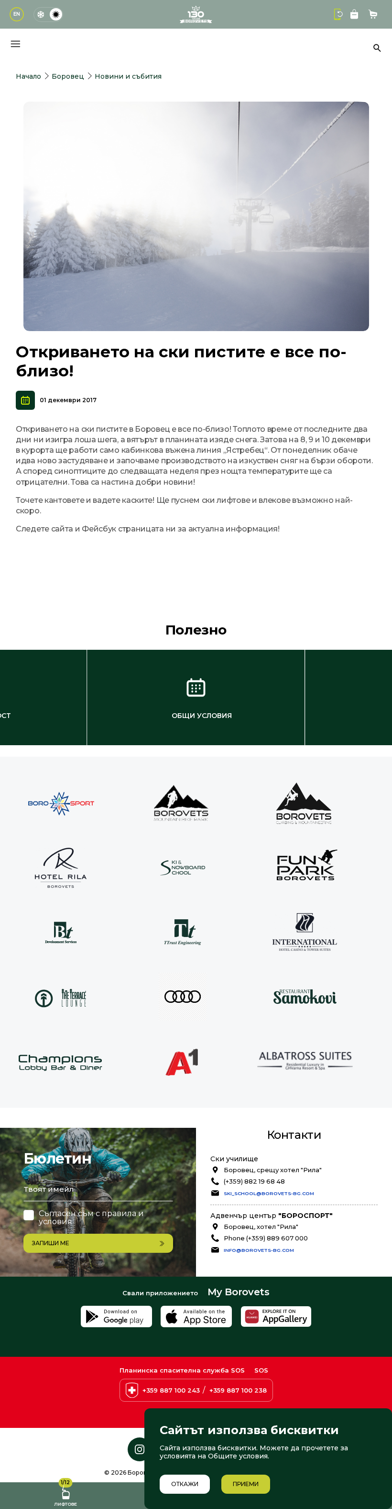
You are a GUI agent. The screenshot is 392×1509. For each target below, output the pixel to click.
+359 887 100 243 (171, 1390)
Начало (28, 76)
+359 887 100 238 (238, 1390)
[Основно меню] (15, 43)
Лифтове (65, 1494)
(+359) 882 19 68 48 (254, 1181)
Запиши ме (50, 1243)
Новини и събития (128, 76)
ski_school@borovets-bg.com (269, 1193)
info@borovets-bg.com (259, 1250)
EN (16, 14)
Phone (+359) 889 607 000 (266, 1238)
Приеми (246, 1484)
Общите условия (238, 1456)
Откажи (184, 1484)
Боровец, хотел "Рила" (261, 1226)
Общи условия (202, 715)
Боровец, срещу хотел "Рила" (273, 1170)
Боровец (68, 76)
